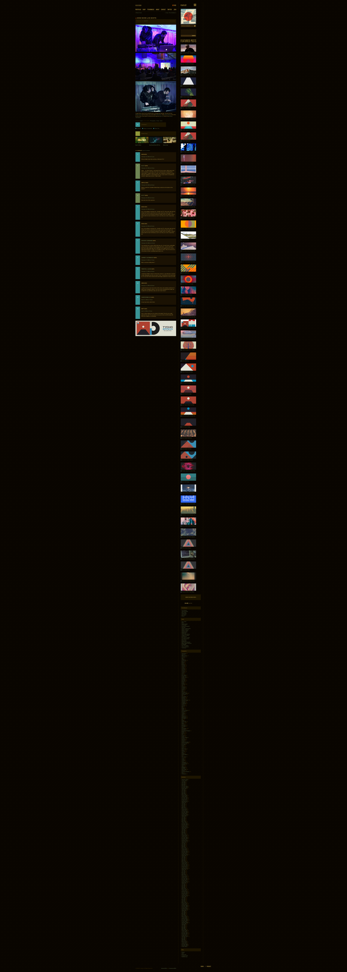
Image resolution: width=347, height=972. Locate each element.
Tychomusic (184, 647)
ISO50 (183, 709)
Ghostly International (185, 626)
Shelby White (184, 613)
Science (183, 746)
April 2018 (183, 793)
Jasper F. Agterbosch (147, 257)
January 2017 (184, 810)
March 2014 (184, 847)
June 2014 (184, 844)
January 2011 (184, 890)
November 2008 (185, 920)
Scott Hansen (184, 610)
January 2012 (184, 877)
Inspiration (184, 701)
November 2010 (185, 893)
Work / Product (206, 966)
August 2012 (184, 869)
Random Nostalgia (185, 742)
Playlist (188, 5)
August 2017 (184, 802)
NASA (183, 723)
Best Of (183, 661)
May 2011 (183, 886)
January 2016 (184, 822)
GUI (182, 695)
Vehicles (183, 764)
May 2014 (183, 845)
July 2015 (183, 829)
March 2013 (184, 861)
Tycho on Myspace (185, 646)
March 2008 (184, 929)
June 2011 (183, 885)
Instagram (183, 702)
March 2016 (184, 821)
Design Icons (184, 677)
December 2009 (185, 905)
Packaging (184, 726)
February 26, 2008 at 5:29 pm (147, 168)
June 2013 (184, 857)
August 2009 (184, 910)
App (182, 658)
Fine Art (183, 686)
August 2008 (184, 923)
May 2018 (183, 792)
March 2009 (184, 915)
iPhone (183, 708)
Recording (183, 744)
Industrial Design (185, 700)
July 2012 (183, 870)
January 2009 (184, 918)
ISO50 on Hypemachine (186, 628)
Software (183, 751)
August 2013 (184, 855)
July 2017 (183, 803)
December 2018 (185, 786)
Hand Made (184, 696)
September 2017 (185, 801)
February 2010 (184, 903)
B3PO (183, 622)
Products (183, 738)
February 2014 (184, 848)
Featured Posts (188, 40)
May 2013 (183, 859)
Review (183, 745)
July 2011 (183, 884)
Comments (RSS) (172, 968)
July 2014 (183, 843)
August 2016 (184, 815)
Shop (144, 9)
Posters (183, 733)
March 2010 (184, 902)
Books (183, 663)
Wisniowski (158, 114)
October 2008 (184, 921)
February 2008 (184, 930)
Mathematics (184, 717)
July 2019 (183, 781)
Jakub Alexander (185, 611)
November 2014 (185, 838)
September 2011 (185, 881)
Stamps (183, 753)
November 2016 (185, 812)
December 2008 (185, 919)
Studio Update (184, 754)
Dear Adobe (184, 675)
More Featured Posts (191, 597)
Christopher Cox (146, 297)
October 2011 (184, 880)
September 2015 (185, 827)
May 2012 (183, 872)
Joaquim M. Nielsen (185, 635)
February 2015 (184, 835)
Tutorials (183, 760)
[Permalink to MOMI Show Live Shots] (145, 18)
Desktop (183, 678)
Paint (183, 727)
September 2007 (185, 936)
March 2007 (184, 940)
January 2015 (184, 836)
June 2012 (184, 871)
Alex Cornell (184, 612)
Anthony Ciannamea (147, 240)
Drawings (183, 679)
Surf (182, 755)
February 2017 (184, 809)
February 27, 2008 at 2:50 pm (147, 271)
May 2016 (183, 819)
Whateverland (138, 114)
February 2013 (184, 862)
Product (183, 736)
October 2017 (184, 800)
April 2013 (183, 860)
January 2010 (184, 904)
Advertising (184, 653)
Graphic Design (184, 693)
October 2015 (184, 826)
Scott (146, 20)
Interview (183, 705)
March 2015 (184, 834)
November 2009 (185, 906)
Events (183, 681)
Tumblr (183, 759)
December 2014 (185, 837)
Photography (153, 120)
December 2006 (185, 944)
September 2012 (185, 868)
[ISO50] (139, 5)
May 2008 (183, 927)
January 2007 (184, 943)
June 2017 (184, 804)
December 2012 (185, 864)
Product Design (184, 737)
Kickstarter (184, 711)
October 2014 (184, 839)
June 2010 (184, 898)
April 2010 (183, 901)
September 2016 (185, 814)
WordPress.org (184, 956)
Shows (157, 120)
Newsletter (184, 725)
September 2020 (185, 779)
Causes (183, 667)
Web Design (184, 769)
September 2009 (185, 909)
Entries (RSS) (164, 968)
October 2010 (184, 894)
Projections (184, 739)
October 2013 (184, 853)
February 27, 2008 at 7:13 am (147, 260)
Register (183, 952)
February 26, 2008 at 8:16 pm (147, 209)
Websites (183, 770)
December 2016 (185, 811)
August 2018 (184, 788)
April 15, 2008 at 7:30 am (146, 311)
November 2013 (185, 852)
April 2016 (183, 820)
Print (182, 734)
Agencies (183, 654)
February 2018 (184, 795)
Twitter (169, 9)
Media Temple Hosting (188, 603)
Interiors (183, 704)
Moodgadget (184, 644)
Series (183, 747)
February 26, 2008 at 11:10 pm (148, 243)
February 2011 (184, 889)
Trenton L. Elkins (146, 269)
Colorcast (183, 669)
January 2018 (184, 796)
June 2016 (184, 818)
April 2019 (183, 785)
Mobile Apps (184, 721)
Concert (183, 670)
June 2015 (184, 830)
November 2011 (185, 879)
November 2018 (185, 787)
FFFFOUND (184, 625)
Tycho (161, 120)
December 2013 (185, 851)
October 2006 (184, 946)
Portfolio (138, 9)
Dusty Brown (167, 114)
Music (183, 722)
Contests (183, 671)
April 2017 (183, 806)
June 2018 (184, 790)
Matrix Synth (184, 639)
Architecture (184, 660)
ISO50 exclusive (185, 710)
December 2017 (185, 797)
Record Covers (184, 743)
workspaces (184, 773)
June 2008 (184, 926)
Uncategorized (184, 763)
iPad (182, 706)
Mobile (183, 720)
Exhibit (183, 683)
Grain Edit (183, 627)
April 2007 (183, 939)
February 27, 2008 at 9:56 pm (147, 285)
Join (175, 9)
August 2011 (184, 882)
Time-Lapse (184, 756)
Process (183, 735)
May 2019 (183, 784)
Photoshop (184, 729)
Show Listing (184, 748)
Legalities (183, 713)
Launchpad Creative (185, 638)
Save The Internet (185, 645)
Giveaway (183, 692)
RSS (174, 5)
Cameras (183, 666)
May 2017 (183, 805)
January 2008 (184, 931)
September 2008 (185, 922)
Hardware (183, 697)
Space (183, 752)
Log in (183, 953)
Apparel (183, 659)
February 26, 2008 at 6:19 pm (147, 197)
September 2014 (185, 840)
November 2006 (185, 945)
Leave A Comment (146, 150)
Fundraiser (184, 687)
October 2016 (184, 813)
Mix (182, 719)
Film (182, 685)
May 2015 (183, 831)
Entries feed (184, 954)
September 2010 (185, 895)
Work (183, 772)
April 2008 (183, 928)
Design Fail (184, 676)
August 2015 (184, 828)
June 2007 (184, 937)
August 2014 (184, 842)
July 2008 (183, 924)
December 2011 (185, 878)
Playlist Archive (188, 26)
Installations (184, 703)
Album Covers (184, 655)
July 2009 (183, 911)
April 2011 (183, 887)
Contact (163, 9)
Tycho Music (150, 9)
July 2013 (183, 856)
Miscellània (184, 718)
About (157, 9)
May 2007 (183, 938)
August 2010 (184, 896)
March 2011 (184, 888)
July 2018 (183, 789)
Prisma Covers (139, 12)
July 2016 (183, 817)
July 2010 (183, 897)
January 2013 (184, 863)
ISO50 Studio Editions (186, 634)
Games (183, 689)
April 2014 (183, 846)
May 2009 (183, 913)
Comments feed (185, 955)
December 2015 (185, 823)
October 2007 (184, 935)
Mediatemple (184, 641)
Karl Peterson (184, 636)
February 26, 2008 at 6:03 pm (147, 185)
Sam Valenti (184, 614)
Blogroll (183, 662)
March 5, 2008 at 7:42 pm (147, 299)
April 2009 (183, 914)
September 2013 (185, 854)
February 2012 (184, 876)
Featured (183, 684)
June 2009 (184, 912)
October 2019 (184, 780)
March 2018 (184, 794)
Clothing (183, 668)
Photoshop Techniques (186, 730)
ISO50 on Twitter (185, 630)
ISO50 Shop (184, 633)
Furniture (183, 688)
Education (183, 680)
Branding (183, 664)
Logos (183, 714)
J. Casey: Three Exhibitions (170, 12)
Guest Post (184, 694)
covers (183, 672)
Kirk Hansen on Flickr (186, 637)
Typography (184, 762)
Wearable (183, 768)
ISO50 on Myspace (185, 629)
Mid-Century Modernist (186, 642)
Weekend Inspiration (185, 771)
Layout (183, 712)
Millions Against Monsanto (186, 643)
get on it (161, 116)
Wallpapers (184, 767)
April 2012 (183, 873)
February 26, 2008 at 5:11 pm (147, 156)
